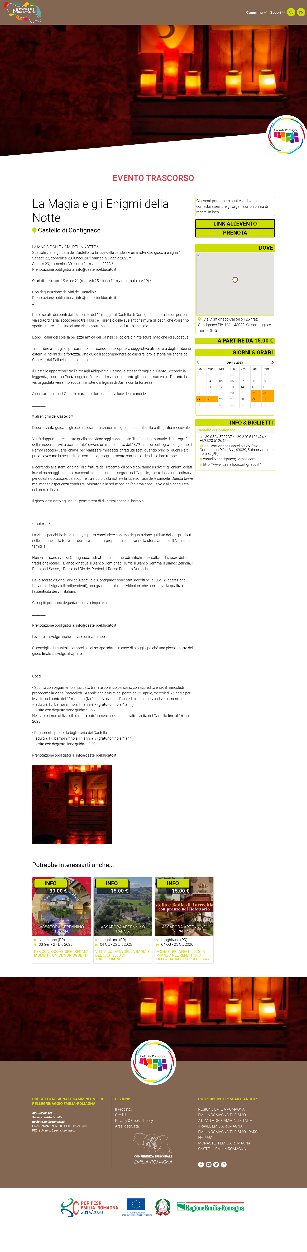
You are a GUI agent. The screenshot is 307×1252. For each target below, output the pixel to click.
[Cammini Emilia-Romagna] (21, 12)
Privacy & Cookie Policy (134, 1120)
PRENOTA (235, 233)
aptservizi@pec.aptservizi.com (58, 1130)
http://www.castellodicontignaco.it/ (232, 464)
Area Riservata (127, 1126)
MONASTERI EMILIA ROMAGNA (224, 1143)
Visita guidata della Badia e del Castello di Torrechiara (122, 955)
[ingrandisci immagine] (72, 804)
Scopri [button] (276, 12)
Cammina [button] (255, 12)
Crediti (120, 1115)
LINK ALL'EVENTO (235, 224)
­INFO (50, 883)
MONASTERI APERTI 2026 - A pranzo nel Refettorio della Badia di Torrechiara (183, 955)
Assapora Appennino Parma (62, 929)
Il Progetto (123, 1109)
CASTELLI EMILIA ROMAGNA (222, 1149)
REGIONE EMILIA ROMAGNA (221, 1109)
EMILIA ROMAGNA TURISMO (222, 1115)
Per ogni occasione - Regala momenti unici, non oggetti (61, 953)
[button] (291, 12)
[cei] (153, 1148)
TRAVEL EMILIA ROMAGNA (220, 1126)
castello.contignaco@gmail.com (229, 459)
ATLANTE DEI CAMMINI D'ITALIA (225, 1120)
